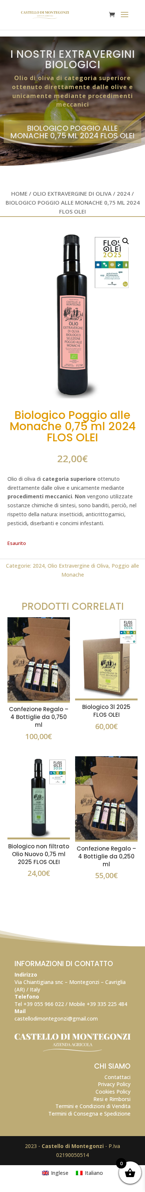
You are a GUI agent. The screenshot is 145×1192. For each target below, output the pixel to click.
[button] (125, 241)
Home (19, 193)
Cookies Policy (113, 1091)
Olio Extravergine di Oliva (72, 193)
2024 (123, 193)
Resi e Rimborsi (111, 1099)
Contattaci (117, 1077)
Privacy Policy (114, 1084)
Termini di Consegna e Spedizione (89, 1113)
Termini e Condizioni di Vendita (92, 1106)
